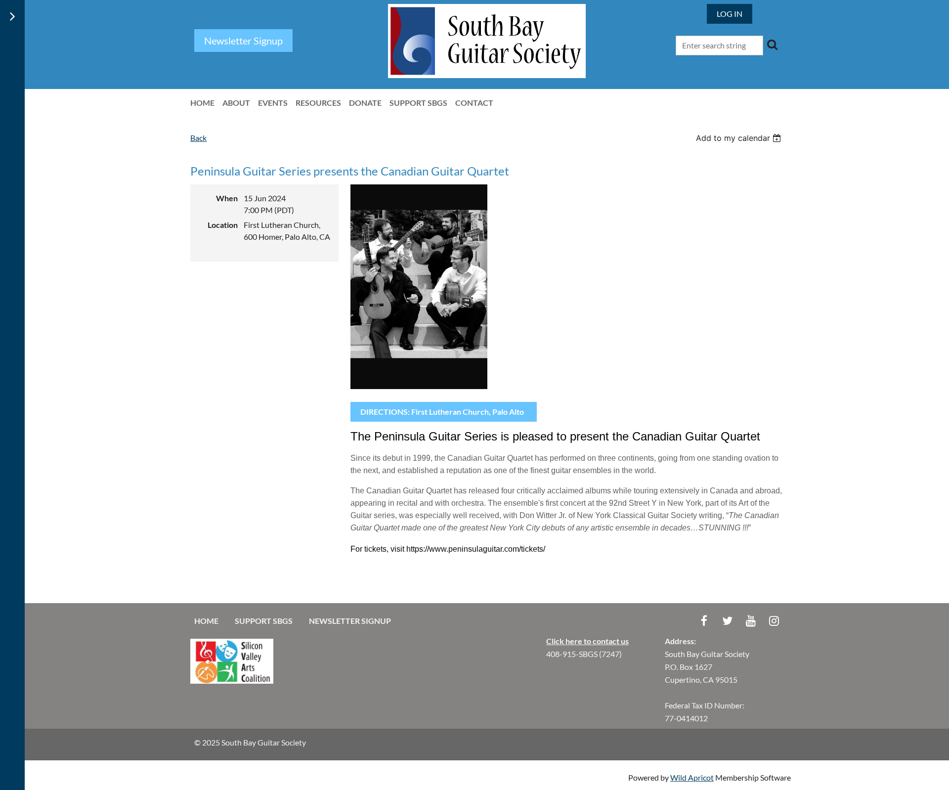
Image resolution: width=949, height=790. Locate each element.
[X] (727, 620)
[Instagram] (773, 620)
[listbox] (739, 138)
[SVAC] (231, 680)
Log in (729, 13)
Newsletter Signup (350, 620)
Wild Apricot (692, 777)
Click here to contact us (587, 641)
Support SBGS (264, 620)
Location (223, 224)
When (227, 198)
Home (206, 620)
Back (198, 137)
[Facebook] (704, 620)
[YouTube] (750, 620)
